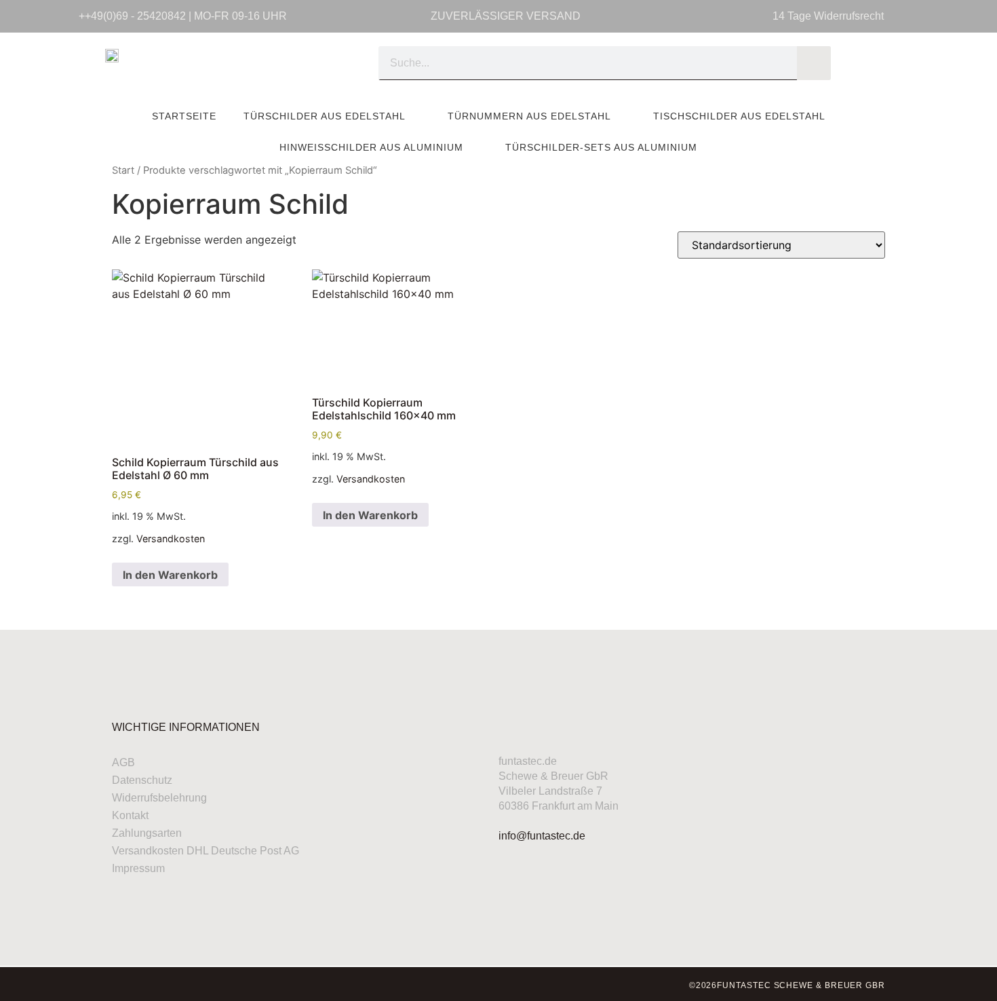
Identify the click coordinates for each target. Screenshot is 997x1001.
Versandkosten (170, 538)
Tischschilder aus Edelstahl (739, 116)
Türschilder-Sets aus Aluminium (601, 147)
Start (123, 170)
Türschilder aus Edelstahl (324, 116)
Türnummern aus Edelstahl (529, 116)
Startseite (184, 116)
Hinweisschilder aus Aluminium (371, 147)
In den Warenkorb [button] (170, 575)
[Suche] (814, 63)
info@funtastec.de (541, 836)
